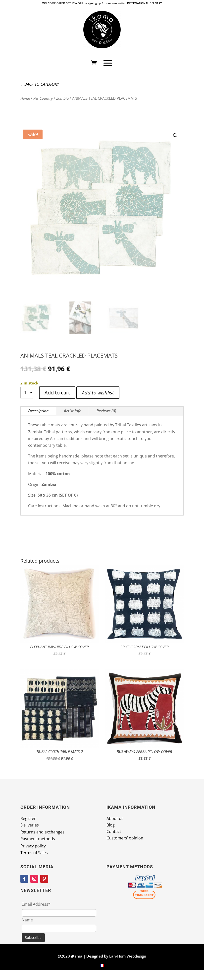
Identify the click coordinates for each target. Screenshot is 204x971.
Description (38, 411)
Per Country (43, 98)
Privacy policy (33, 846)
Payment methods (37, 838)
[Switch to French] (102, 965)
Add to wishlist (98, 392)
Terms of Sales (34, 852)
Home (25, 98)
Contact (113, 831)
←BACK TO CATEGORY (39, 84)
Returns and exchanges (42, 832)
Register (28, 818)
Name (27, 920)
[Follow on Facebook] (24, 879)
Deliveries (29, 825)
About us (114, 818)
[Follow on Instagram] (34, 879)
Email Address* (36, 904)
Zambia (62, 98)
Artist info (72, 411)
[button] (175, 135)
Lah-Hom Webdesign (127, 956)
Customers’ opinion (124, 838)
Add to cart (57, 392)
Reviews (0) (106, 411)
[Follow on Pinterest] (44, 879)
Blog (110, 825)
